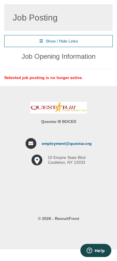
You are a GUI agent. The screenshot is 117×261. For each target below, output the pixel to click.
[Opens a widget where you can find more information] (95, 251)
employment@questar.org (67, 143)
